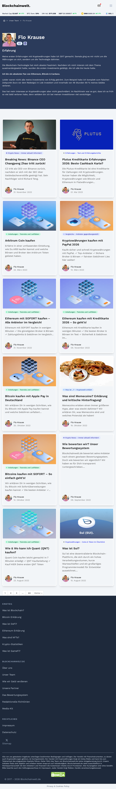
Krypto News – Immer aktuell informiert (25, 153)
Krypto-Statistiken (12, 644)
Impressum (8, 725)
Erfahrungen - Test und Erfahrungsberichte (83, 153)
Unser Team (14, 21)
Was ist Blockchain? (13, 610)
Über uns (7, 668)
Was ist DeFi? (9, 624)
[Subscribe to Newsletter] (99, 5)
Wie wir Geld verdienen (15, 681)
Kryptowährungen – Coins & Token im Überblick (85, 542)
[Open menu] (111, 5)
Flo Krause (19, 189)
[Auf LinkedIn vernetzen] (25, 43)
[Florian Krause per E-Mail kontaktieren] (19, 43)
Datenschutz (9, 732)
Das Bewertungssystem (15, 695)
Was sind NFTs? (10, 637)
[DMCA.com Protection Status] (58, 774)
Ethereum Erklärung (13, 630)
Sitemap (6, 743)
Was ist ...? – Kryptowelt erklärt (78, 390)
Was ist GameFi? (11, 651)
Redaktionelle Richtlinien (16, 701)
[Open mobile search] (104, 5)
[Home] (4, 20)
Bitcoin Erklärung (11, 617)
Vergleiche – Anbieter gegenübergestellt (81, 234)
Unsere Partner (10, 688)
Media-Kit (7, 708)
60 (29, 593)
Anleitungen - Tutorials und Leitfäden (23, 234)
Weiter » (38, 593)
